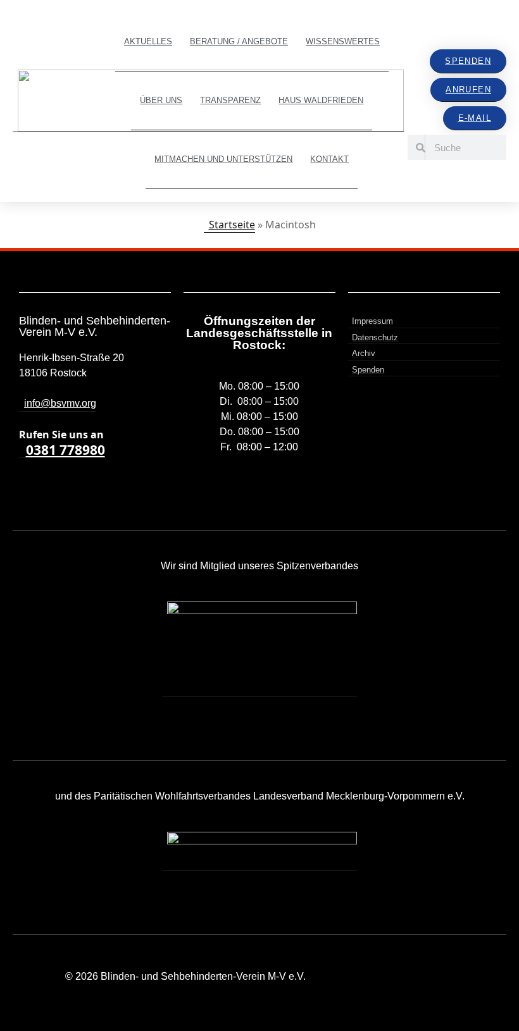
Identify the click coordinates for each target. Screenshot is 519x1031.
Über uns (161, 100)
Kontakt (329, 159)
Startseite (232, 225)
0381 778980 (65, 450)
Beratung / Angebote (239, 41)
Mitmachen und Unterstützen (223, 159)
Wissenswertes (343, 41)
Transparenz (230, 100)
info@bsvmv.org (60, 403)
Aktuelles (148, 41)
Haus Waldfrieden (320, 100)
